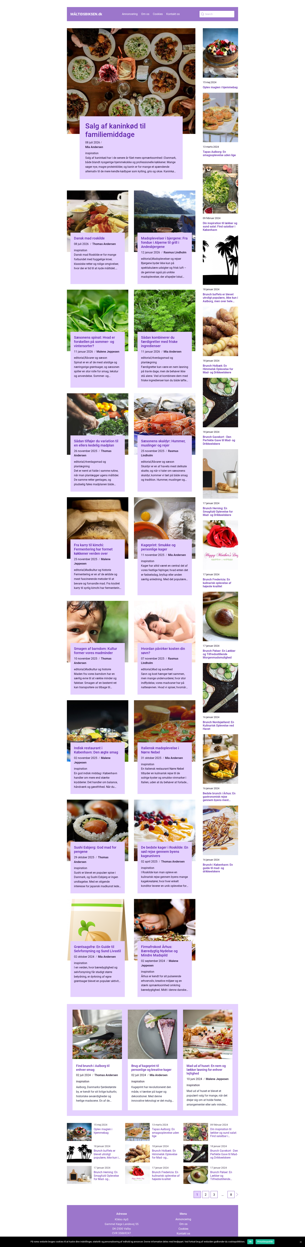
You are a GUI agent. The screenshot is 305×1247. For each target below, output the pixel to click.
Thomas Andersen (104, 244)
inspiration (91, 153)
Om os (145, 14)
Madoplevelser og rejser (166, 258)
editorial (146, 258)
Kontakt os (173, 14)
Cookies (158, 14)
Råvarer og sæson (96, 357)
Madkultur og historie (98, 570)
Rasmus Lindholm (175, 252)
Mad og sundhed (162, 669)
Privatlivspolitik (265, 1241)
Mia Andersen (94, 147)
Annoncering (130, 14)
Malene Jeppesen (108, 351)
